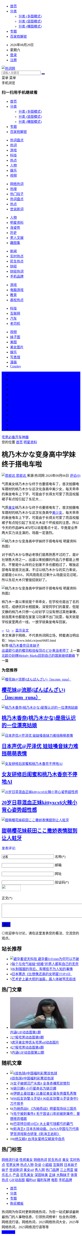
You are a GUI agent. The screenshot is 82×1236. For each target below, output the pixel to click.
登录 (13, 55)
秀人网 (40, 1170)
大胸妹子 (63, 1175)
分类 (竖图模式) (30, 21)
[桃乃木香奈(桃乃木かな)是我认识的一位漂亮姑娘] (41, 707)
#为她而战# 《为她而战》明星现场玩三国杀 (44, 1108)
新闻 (13, 251)
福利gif (31, 1180)
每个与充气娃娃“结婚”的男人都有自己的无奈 (45, 964)
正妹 (52, 1175)
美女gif (29, 1170)
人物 (13, 165)
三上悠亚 (66, 1170)
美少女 (57, 512)
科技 (13, 155)
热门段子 (17, 194)
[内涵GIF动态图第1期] (45, 1013)
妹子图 (15, 337)
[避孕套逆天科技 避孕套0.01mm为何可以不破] (45, 958)
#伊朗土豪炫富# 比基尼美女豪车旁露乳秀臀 (44, 1093)
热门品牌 (52, 1170)
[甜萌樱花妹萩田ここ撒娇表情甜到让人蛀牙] (41, 819)
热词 (13, 145)
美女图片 (17, 347)
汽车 (13, 318)
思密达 (21, 475)
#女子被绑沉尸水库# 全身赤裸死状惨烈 (41, 1083)
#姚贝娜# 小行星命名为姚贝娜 (34, 1088)
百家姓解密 (18, 36)
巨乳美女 (27, 1175)
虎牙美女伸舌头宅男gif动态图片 (35, 1042)
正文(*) (7, 898)
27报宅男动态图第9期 (28, 1037)
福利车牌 (43, 1180)
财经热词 (17, 271)
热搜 (13, 189)
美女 (13, 415)
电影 (54, 1180)
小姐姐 (47, 1165)
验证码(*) (62, 882)
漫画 (13, 362)
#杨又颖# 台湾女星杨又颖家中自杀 (39, 1139)
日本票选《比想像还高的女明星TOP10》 (42, 974)
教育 (13, 295)
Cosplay (15, 366)
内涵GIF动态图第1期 (25, 1032)
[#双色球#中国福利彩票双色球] (45, 1073)
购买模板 (17, 1203)
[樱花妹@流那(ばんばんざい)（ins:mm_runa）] (41, 679)
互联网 (15, 313)
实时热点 (17, 256)
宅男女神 (12, 1165)
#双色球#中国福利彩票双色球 (32, 1078)
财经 (13, 266)
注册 (13, 60)
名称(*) (60, 856)
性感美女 (26, 1160)
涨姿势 (15, 227)
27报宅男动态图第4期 (28, 1047)
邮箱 (58, 865)
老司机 (15, 323)
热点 (13, 160)
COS (13, 429)
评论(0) (75, 475)
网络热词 (17, 184)
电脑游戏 (17, 290)
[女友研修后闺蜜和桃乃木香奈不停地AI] (41, 763)
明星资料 (17, 222)
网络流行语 (10, 1160)
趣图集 (15, 243)
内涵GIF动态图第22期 (28, 1052)
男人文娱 (17, 238)
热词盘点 (17, 140)
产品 (16, 1175)
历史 (13, 232)
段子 (13, 405)
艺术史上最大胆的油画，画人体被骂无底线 (44, 979)
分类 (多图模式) (30, 16)
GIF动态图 (17, 1180)
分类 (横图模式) (30, 26)
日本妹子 (33, 645)
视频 (13, 175)
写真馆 (15, 357)
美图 (13, 342)
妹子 (5, 1170)
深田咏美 (41, 1175)
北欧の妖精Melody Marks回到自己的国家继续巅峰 (38, 655)
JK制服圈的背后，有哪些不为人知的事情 (42, 969)
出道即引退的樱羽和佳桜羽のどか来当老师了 (35, 650)
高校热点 (17, 300)
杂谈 (37, 1165)
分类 (13, 11)
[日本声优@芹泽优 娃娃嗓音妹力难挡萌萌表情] (41, 735)
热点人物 (27, 1165)
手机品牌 (17, 276)
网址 (58, 874)
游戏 (13, 150)
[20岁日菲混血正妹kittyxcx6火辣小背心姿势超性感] (41, 791)
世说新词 (17, 209)
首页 (13, 6)
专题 (13, 31)
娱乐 (13, 170)
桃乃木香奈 (17, 645)
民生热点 (17, 261)
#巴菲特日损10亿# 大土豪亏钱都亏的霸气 (42, 1124)
